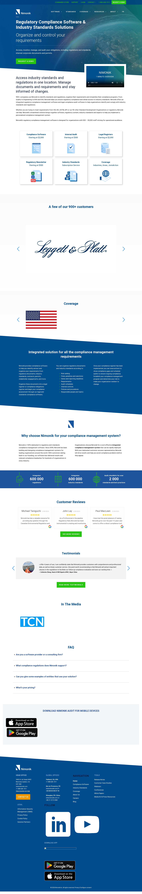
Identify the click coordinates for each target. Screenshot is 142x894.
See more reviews (71, 534)
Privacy (77, 887)
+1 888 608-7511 (21, 789)
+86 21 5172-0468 (51, 800)
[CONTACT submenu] (95, 2)
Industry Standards (71, 162)
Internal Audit (71, 134)
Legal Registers (106, 134)
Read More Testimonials (71, 585)
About (113, 11)
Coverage (84, 11)
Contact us (23, 797)
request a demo (26, 61)
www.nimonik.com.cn (52, 798)
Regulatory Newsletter (36, 162)
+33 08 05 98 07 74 (52, 791)
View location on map (23, 791)
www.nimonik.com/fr (52, 788)
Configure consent (86, 887)
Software (55, 11)
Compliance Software (36, 134)
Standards (71, 11)
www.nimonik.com (21, 786)
